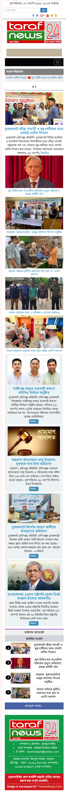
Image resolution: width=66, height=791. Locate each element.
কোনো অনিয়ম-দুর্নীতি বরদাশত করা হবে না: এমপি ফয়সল (34, 273)
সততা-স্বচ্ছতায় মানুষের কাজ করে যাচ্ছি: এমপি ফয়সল (34, 350)
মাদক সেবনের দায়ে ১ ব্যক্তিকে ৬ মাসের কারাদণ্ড (34, 312)
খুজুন (43, 10)
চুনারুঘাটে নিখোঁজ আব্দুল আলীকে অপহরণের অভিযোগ (34, 529)
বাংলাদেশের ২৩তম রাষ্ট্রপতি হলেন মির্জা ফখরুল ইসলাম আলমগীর (34, 596)
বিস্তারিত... (45, 153)
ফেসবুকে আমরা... (34, 706)
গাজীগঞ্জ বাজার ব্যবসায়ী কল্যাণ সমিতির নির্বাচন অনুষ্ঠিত (34, 391)
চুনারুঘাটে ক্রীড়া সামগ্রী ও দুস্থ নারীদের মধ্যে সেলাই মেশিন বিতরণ (34, 131)
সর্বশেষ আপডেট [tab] (34, 632)
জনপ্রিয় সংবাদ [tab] (34, 639)
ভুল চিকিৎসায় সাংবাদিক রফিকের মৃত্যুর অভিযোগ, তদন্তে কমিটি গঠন (34, 192)
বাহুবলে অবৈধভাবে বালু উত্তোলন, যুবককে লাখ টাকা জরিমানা (34, 462)
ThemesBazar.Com (50, 786)
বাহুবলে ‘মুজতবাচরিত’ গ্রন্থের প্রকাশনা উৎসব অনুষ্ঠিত (34, 232)
